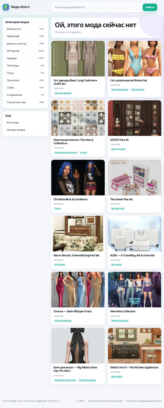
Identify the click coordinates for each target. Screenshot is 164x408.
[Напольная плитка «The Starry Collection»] (78, 128)
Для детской (117, 208)
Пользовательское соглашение (105, 400)
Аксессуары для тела (65, 380)
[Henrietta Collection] (134, 298)
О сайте (80, 400)
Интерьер (60, 264)
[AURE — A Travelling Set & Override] (134, 242)
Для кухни (116, 376)
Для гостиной (118, 149)
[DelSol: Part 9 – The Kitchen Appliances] (134, 356)
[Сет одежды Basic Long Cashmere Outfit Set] (78, 69)
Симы (58, 208)
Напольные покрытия (66, 152)
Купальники (137, 89)
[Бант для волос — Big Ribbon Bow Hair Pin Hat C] (78, 356)
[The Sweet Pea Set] (134, 186)
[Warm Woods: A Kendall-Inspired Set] (78, 242)
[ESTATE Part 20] (134, 128)
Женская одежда (63, 93)
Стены (83, 152)
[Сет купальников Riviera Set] (134, 69)
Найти (150, 7)
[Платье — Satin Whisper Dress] (78, 298)
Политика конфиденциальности (143, 400)
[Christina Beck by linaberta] (78, 186)
